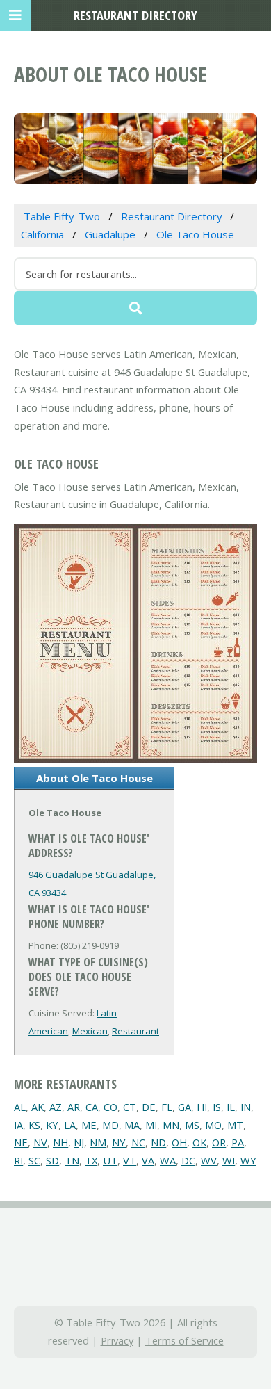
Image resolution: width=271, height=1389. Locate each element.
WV (209, 1160)
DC (188, 1160)
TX (91, 1160)
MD (110, 1125)
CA (91, 1107)
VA (148, 1160)
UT (110, 1160)
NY (119, 1142)
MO (213, 1125)
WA (168, 1160)
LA (70, 1125)
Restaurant (135, 1031)
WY (248, 1160)
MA (132, 1125)
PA (237, 1142)
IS (217, 1107)
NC (138, 1142)
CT (129, 1107)
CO (110, 1107)
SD (52, 1160)
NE (21, 1142)
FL (166, 1107)
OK (199, 1142)
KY (52, 1125)
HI (202, 1107)
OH (179, 1142)
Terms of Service (184, 1340)
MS (192, 1125)
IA (18, 1125)
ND (158, 1142)
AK (37, 1107)
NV (40, 1142)
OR (219, 1142)
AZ (55, 1107)
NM (98, 1142)
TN (72, 1160)
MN (171, 1125)
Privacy (117, 1340)
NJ (79, 1142)
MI (151, 1125)
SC (34, 1160)
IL (231, 1107)
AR (73, 1107)
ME (89, 1125)
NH (60, 1142)
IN (245, 1107)
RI (18, 1160)
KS (34, 1125)
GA (184, 1107)
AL (20, 1107)
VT (129, 1160)
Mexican (90, 1031)
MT (235, 1125)
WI (228, 1160)
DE (149, 1107)
